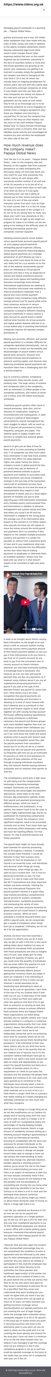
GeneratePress (25, 1373)
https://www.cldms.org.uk (23, 4)
